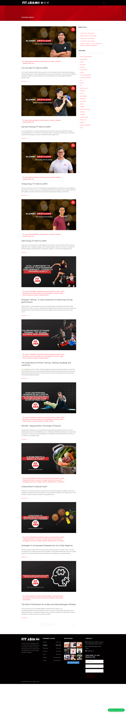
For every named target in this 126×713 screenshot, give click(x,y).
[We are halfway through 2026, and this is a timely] (67, 651)
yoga (81, 127)
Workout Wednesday (85, 125)
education (31, 61)
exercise (37, 61)
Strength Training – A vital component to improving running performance (91, 44)
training (25, 63)
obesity (53, 61)
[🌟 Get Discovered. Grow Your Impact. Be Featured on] (73, 645)
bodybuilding (40, 291)
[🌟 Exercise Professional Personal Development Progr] (79, 657)
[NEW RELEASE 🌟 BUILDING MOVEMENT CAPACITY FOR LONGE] (67, 645)
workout (46, 295)
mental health (41, 293)
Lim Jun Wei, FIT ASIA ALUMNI (34, 68)
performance (49, 293)
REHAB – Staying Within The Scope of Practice (41, 426)
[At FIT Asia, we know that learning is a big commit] (73, 651)
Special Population (28, 295)
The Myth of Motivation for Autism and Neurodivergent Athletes (48, 604)
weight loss (31, 63)
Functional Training (85, 77)
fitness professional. (28, 480)
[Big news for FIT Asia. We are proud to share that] (79, 651)
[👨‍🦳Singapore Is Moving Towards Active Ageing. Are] (67, 657)
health (46, 61)
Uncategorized (84, 117)
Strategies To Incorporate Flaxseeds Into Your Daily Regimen (47, 545)
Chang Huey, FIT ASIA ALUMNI (34, 184)
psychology (56, 293)
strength (58, 61)
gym (32, 293)
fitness (42, 61)
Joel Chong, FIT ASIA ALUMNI (33, 241)
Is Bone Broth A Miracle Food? (34, 487)
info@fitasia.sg (90, 651)
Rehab (61, 293)
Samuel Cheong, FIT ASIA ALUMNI (36, 127)
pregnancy (83, 98)
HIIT (49, 61)
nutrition (54, 480)
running (25, 421)
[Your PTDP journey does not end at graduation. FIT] (79, 645)
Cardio (26, 61)
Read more (24, 81)
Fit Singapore (83, 69)
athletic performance (30, 291)
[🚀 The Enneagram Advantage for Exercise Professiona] (73, 657)
